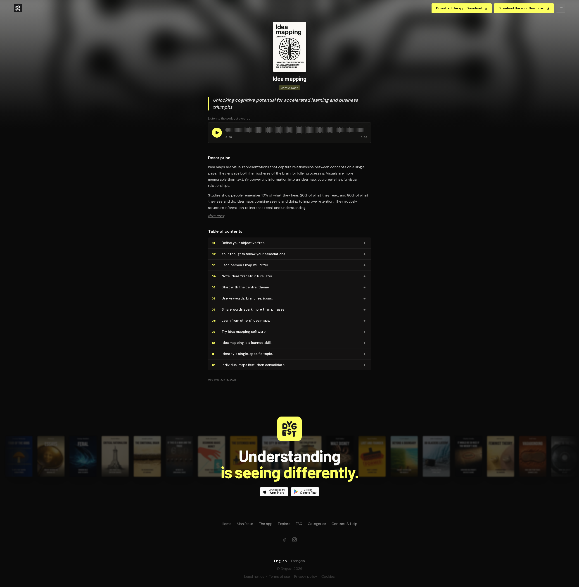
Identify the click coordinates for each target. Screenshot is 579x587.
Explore (284, 523)
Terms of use (279, 576)
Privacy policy (305, 576)
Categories (317, 523)
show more (216, 215)
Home (226, 523)
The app (266, 523)
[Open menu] (560, 8)
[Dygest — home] (18, 8)
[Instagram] (294, 539)
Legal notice (254, 576)
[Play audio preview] (217, 133)
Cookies (328, 576)
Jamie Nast (289, 88)
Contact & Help (344, 523)
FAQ (299, 523)
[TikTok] (284, 539)
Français (298, 560)
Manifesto (245, 523)
